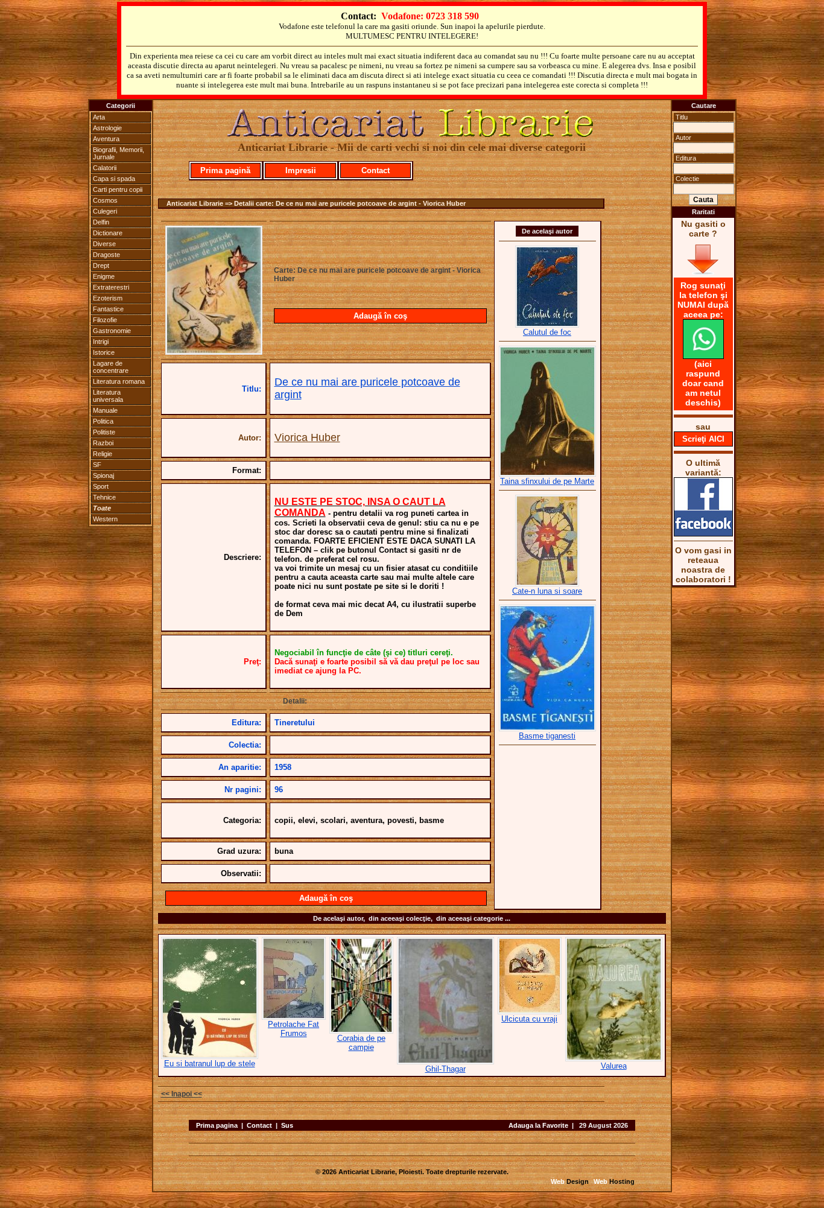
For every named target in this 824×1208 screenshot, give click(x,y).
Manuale (105, 410)
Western (105, 519)
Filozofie (105, 319)
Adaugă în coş (380, 315)
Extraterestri (111, 287)
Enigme (104, 276)
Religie (102, 453)
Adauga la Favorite (538, 1125)
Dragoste (106, 254)
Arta (99, 117)
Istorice (104, 352)
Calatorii (104, 167)
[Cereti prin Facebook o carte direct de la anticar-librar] (703, 533)
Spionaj (103, 475)
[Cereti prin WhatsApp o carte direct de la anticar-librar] (703, 356)
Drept (101, 265)
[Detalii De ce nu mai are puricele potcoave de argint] (213, 351)
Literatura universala (108, 396)
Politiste (104, 432)
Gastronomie (112, 330)
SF (97, 464)
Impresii (300, 170)
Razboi (103, 443)
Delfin (101, 222)
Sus (287, 1125)
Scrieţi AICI (703, 438)
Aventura (106, 138)
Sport (101, 486)
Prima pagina (217, 1125)
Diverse (104, 243)
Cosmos (105, 200)
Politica (103, 421)
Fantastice (108, 309)
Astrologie (107, 128)
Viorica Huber (307, 437)
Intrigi (101, 341)
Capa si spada (114, 178)
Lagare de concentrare (110, 367)
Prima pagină (225, 170)
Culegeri (105, 211)
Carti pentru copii (117, 189)
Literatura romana (119, 381)
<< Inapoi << (181, 1094)
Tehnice (104, 497)
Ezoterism (107, 298)
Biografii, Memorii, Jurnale (118, 153)
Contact (375, 170)
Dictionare (107, 233)
